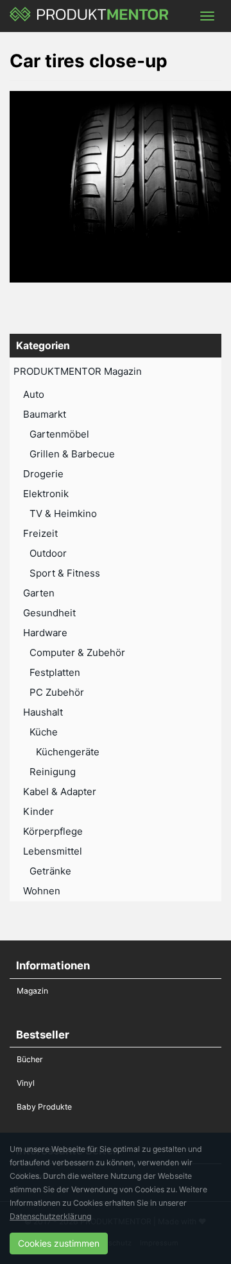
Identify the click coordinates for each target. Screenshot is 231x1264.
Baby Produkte (44, 1107)
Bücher (30, 1059)
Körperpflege (53, 831)
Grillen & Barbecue (72, 454)
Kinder (38, 811)
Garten (39, 593)
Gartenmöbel (59, 434)
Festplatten (55, 672)
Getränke (50, 871)
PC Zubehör (57, 692)
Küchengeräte (67, 752)
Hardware (45, 633)
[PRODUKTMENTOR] (89, 16)
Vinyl (26, 1083)
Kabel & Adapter (59, 791)
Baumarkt (44, 414)
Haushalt (43, 712)
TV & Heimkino (63, 513)
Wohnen (41, 891)
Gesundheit (49, 613)
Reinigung (53, 772)
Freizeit (40, 533)
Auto (33, 394)
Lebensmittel (52, 851)
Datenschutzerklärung (50, 1216)
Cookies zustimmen (58, 1243)
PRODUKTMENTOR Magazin (77, 371)
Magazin (32, 991)
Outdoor (48, 553)
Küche (44, 732)
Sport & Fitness (65, 573)
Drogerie (43, 474)
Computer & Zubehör (77, 652)
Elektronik (46, 494)
